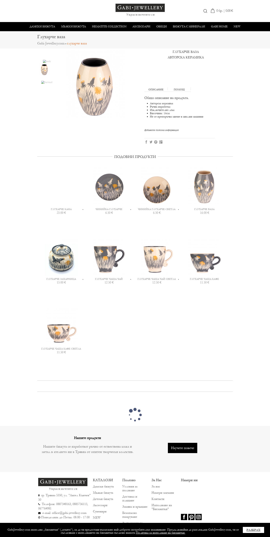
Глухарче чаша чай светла (157, 279)
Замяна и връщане (134, 507)
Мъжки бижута (73, 26)
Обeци (161, 26)
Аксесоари (141, 26)
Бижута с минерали (189, 26)
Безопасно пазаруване (129, 515)
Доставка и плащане (129, 498)
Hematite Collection (109, 26)
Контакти (158, 499)
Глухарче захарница (61, 279)
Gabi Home (219, 26)
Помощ (179, 89)
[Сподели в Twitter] (151, 141)
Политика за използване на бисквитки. (160, 532)
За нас (156, 486)
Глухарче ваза (204, 209)
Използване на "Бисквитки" (162, 507)
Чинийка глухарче (109, 209)
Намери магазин (163, 493)
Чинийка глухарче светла (156, 209)
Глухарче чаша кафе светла (61, 348)
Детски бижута (103, 499)
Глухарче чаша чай (109, 279)
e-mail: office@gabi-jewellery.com (64, 513)
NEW (237, 26)
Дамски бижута (42, 26)
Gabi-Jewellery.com (50, 43)
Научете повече (182, 448)
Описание (155, 89)
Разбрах (253, 530)
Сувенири (100, 511)
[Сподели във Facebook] (146, 141)
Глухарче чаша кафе (204, 279)
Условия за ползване (129, 488)
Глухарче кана (61, 209)
